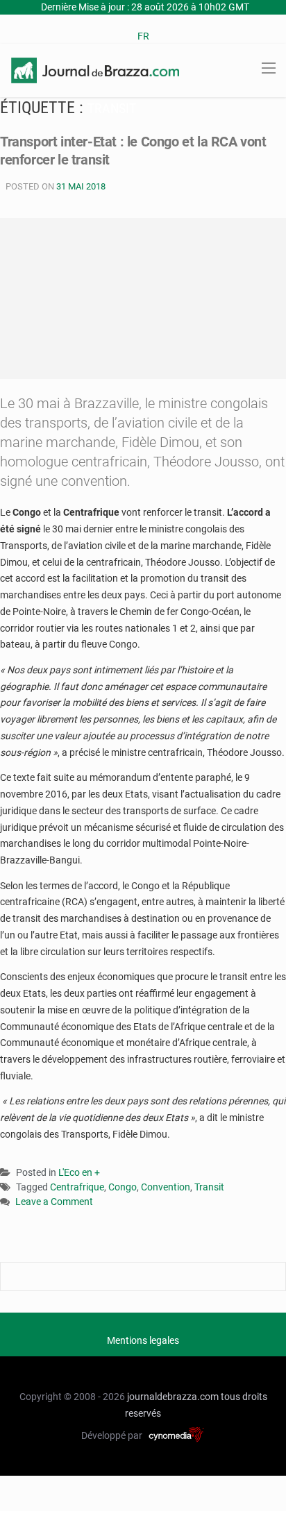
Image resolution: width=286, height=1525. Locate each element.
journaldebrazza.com (173, 1396)
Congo (122, 1187)
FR (143, 36)
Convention (165, 1187)
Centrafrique (77, 1187)
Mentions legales (143, 1340)
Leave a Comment (54, 1202)
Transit (209, 1187)
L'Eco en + (79, 1172)
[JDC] (95, 69)
